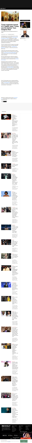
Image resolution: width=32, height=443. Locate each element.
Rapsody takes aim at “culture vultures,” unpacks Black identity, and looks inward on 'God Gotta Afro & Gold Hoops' (15, 365)
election (5, 101)
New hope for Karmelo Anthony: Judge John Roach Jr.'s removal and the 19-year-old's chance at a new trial (15, 397)
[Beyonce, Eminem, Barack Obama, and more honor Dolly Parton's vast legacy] (6, 153)
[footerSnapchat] (15, 438)
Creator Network (14, 430)
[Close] (31, 441)
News (13, 114)
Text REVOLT (27, 428)
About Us (20, 426)
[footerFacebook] (17, 438)
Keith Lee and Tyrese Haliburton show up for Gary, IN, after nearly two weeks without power (15, 300)
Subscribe (27, 426)
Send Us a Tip (20, 428)
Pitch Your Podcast (14, 429)
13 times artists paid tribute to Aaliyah (15, 165)
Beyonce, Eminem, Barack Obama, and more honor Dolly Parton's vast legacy (15, 154)
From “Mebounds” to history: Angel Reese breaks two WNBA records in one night (15, 243)
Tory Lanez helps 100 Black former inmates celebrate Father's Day (24, 38)
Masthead (20, 427)
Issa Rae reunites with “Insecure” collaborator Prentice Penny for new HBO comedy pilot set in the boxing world (15, 196)
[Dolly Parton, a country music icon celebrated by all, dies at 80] (6, 256)
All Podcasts (13, 427)
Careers (20, 430)
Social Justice (14, 282)
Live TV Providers (14, 428)
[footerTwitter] (19, 438)
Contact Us (27, 427)
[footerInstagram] (11, 438)
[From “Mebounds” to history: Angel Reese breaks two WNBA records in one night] (6, 242)
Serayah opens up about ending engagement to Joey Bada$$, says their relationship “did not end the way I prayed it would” (15, 270)
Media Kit (20, 429)
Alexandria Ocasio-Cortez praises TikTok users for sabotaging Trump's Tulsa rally (25, 29)
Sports (13, 173)
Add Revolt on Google (11, 34)
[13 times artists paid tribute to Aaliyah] (6, 166)
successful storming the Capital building (10, 52)
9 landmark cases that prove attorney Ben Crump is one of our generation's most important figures (15, 286)
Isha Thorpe (3, 34)
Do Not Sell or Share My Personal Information (24, 440)
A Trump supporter (7, 82)
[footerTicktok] (13, 438)
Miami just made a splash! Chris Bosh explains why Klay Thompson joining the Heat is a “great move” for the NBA (15, 315)
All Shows (13, 426)
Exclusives (13, 163)
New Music (13, 361)
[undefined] (25, 25)
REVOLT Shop (27, 429)
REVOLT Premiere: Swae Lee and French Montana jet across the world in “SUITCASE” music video (15, 229)
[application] (26, 435)
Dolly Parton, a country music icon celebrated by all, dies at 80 (15, 256)
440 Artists (13, 431)
